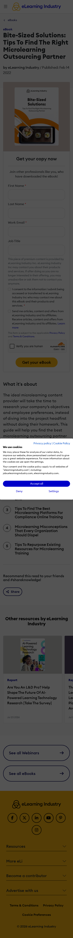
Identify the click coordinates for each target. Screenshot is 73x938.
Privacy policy (42, 443)
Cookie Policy (61, 443)
